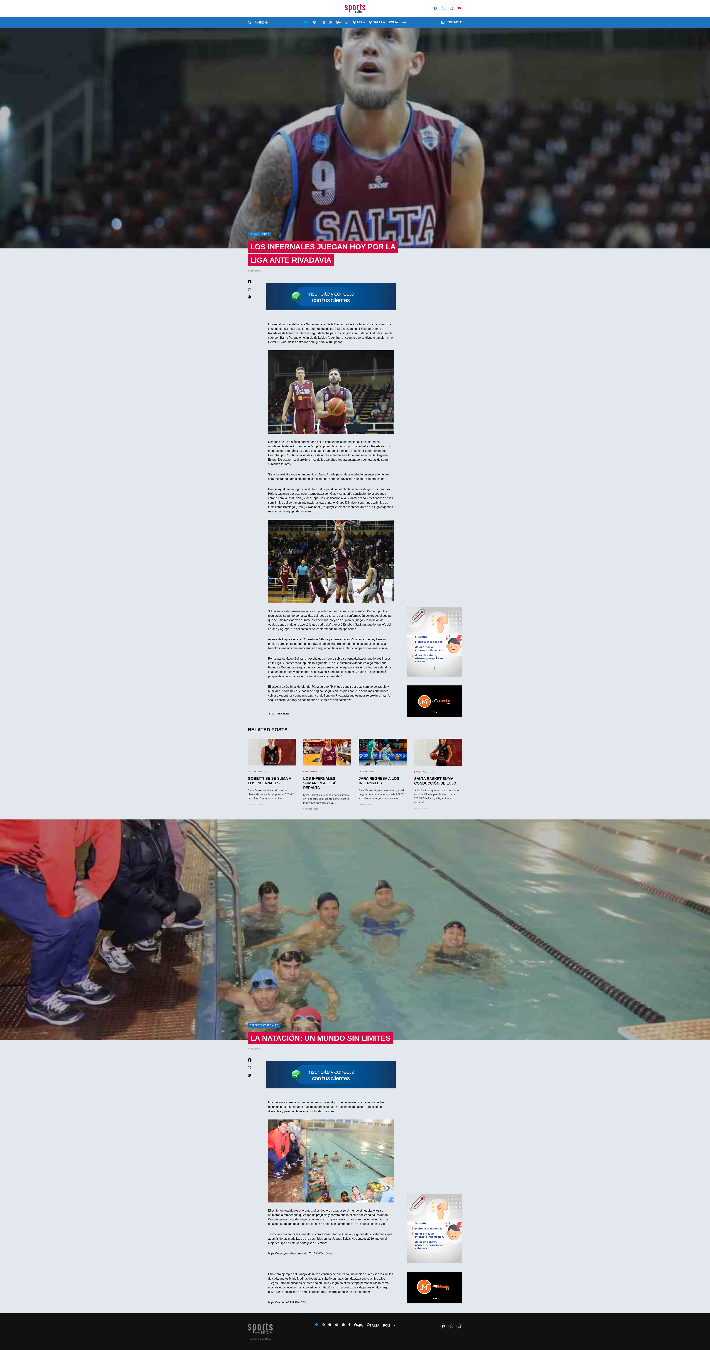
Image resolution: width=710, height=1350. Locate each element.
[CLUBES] (307, 22)
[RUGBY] (330, 22)
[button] (249, 22)
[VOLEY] (323, 22)
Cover (268, 1339)
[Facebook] (435, 8)
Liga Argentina (259, 234)
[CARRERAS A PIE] (347, 22)
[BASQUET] (316, 22)
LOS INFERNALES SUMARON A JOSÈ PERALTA (319, 783)
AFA (360, 1325)
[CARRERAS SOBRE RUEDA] (338, 22)
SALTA (374, 1325)
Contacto (453, 22)
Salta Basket (279, 713)
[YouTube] (459, 8)
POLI (386, 1325)
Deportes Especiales (264, 1025)
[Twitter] (443, 8)
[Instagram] (451, 8)
